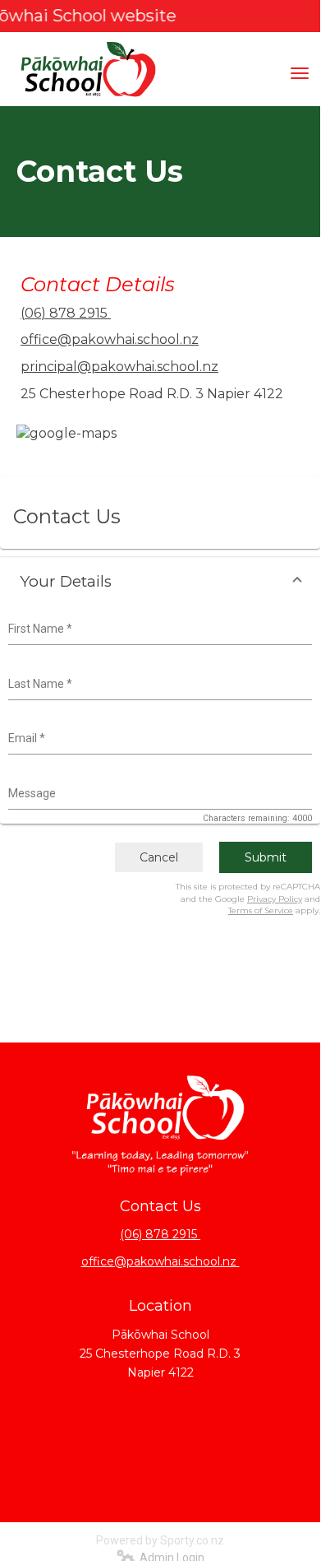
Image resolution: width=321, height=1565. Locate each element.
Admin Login (169, 1557)
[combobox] (158, 629)
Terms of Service (260, 910)
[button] (160, 581)
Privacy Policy (274, 899)
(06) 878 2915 (66, 313)
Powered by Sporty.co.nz (160, 1540)
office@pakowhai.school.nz (110, 339)
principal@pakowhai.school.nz (119, 366)
